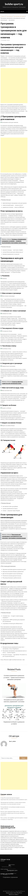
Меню (2, 11)
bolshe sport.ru (14, 4)
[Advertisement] (14, 85)
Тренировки (9, 16)
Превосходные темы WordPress (14, 892)
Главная (3, 16)
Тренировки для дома (19, 16)
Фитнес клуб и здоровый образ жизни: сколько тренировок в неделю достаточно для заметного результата (13, 813)
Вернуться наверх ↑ (14, 894)
